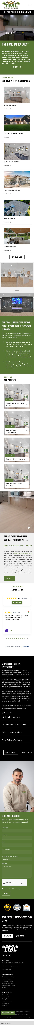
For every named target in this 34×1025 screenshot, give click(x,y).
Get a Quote (7, 936)
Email (3, 842)
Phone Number (6, 849)
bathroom (5, 335)
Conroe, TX (5, 995)
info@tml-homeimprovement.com (11, 966)
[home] (11, 5)
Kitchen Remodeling (7, 981)
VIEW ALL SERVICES (10, 752)
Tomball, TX (5, 1003)
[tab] (14, 546)
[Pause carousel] (17, 641)
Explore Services (23, 33)
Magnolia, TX (5, 997)
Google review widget (12, 646)
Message (4, 863)
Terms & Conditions (17, 1017)
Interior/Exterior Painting (8, 985)
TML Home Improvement (19, 1011)
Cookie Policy (26, 1017)
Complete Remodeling (8, 977)
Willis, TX (4, 1005)
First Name (5, 827)
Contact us (9, 578)
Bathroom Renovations (8, 983)
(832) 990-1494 (20, 936)
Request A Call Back (8, 1013)
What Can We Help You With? (10, 856)
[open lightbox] (9, 275)
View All (4, 987)
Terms (10, 888)
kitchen (27, 333)
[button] (30, 4)
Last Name (5, 835)
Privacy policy (16, 888)
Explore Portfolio (26, 752)
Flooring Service (6, 979)
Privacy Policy (7, 1017)
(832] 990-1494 (10, 33)
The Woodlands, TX (7, 1001)
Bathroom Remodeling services (24, 553)
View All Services (17, 257)
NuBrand (25, 1014)
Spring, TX (5, 999)
